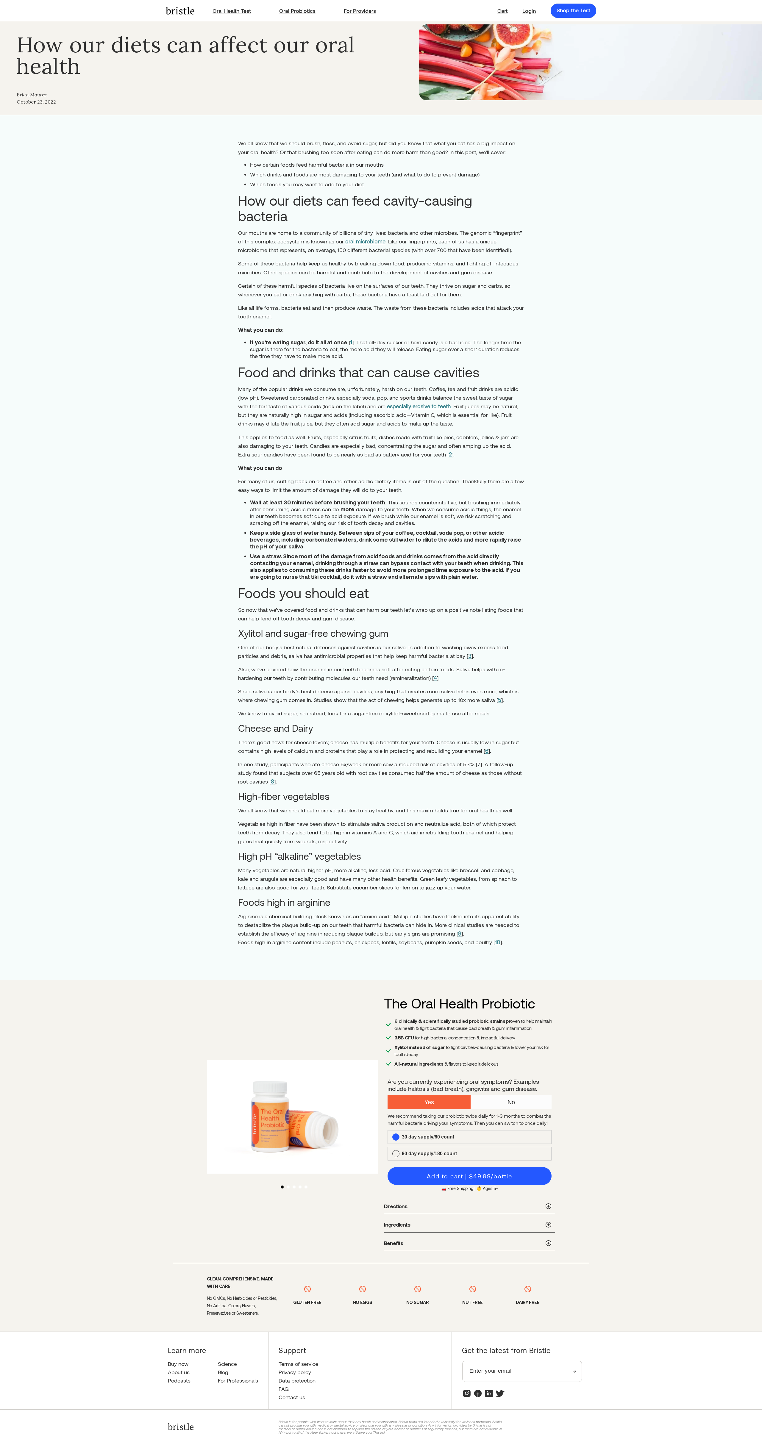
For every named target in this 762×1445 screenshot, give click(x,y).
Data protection (297, 1380)
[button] (502, 11)
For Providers (360, 10)
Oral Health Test (232, 10)
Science (227, 1364)
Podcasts (179, 1380)
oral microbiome (365, 241)
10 (497, 942)
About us (179, 1372)
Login (529, 11)
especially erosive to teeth (419, 406)
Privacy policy (295, 1372)
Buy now (178, 1364)
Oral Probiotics (297, 10)
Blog (223, 1372)
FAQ (284, 1389)
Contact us (292, 1397)
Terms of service (298, 1364)
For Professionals (238, 1380)
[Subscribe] (574, 1371)
